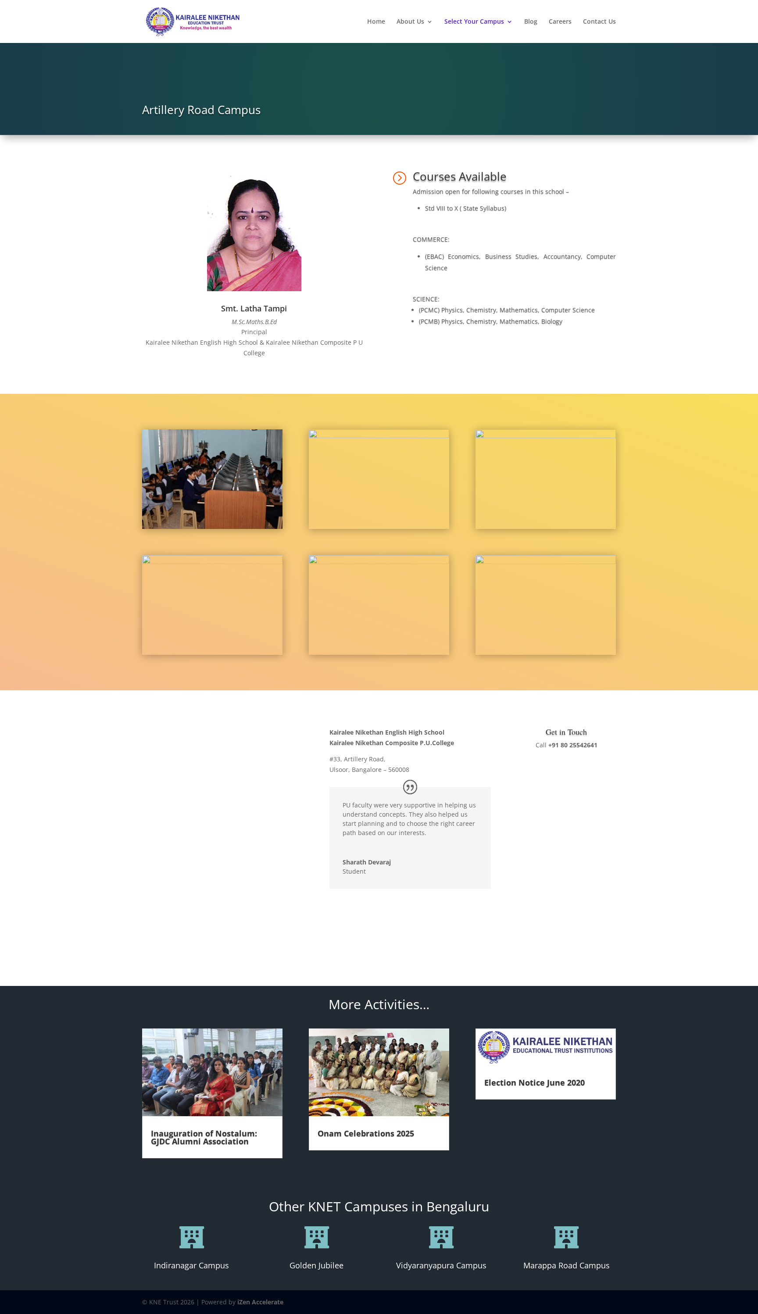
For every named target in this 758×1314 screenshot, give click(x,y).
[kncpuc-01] (546, 561)
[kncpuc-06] (546, 436)
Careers (560, 21)
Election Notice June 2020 (534, 1082)
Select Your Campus (474, 21)
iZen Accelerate (260, 1302)
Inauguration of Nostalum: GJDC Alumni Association (204, 1137)
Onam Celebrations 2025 (366, 1133)
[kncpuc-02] (212, 561)
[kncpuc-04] (379, 436)
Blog (530, 21)
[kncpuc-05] (379, 561)
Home (376, 21)
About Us (410, 21)
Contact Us (599, 21)
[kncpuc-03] (212, 526)
